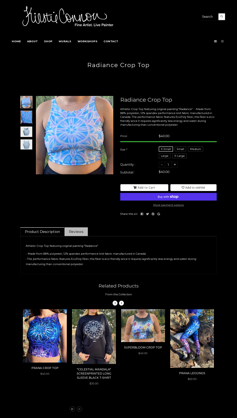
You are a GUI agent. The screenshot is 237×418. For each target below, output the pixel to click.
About (32, 41)
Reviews (76, 232)
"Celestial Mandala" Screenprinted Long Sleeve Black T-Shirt (94, 373)
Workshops (88, 41)
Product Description (42, 232)
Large (164, 155)
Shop (48, 41)
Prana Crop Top (44, 368)
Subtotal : (127, 172)
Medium (195, 149)
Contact (111, 41)
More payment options (168, 205)
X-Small (166, 149)
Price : (124, 136)
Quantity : (127, 165)
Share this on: (129, 214)
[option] (74, 135)
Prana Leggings (192, 373)
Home (16, 41)
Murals (65, 41)
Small (180, 149)
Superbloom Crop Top (143, 347)
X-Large (179, 155)
